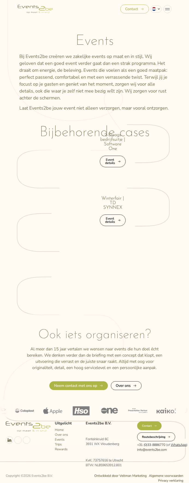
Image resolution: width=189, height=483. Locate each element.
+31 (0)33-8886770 (151, 445)
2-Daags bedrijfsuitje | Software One (112, 142)
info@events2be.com (152, 449)
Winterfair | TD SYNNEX (112, 203)
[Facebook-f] (26, 440)
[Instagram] (18, 440)
